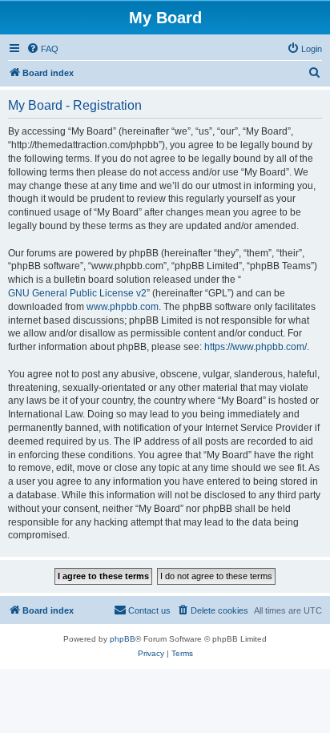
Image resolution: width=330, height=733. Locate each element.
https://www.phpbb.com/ (255, 346)
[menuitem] (42, 48)
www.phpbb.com (123, 306)
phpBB (122, 638)
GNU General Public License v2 (77, 293)
